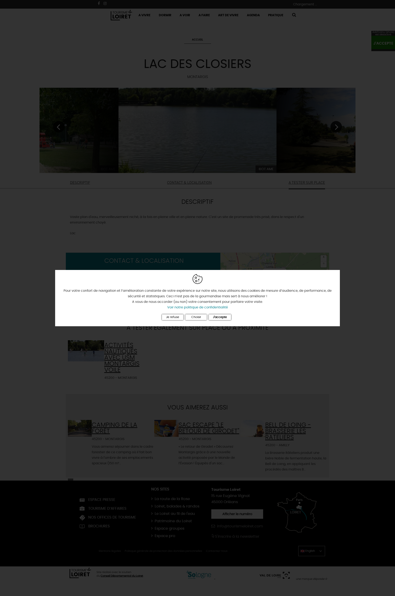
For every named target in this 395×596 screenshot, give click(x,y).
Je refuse (172, 317)
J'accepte (220, 317)
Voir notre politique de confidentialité (197, 307)
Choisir (196, 317)
